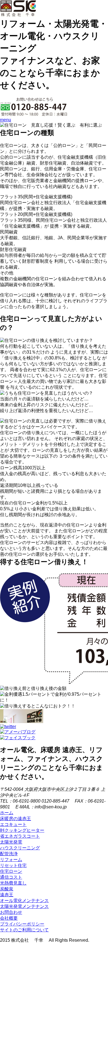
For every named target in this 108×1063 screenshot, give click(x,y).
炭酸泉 (6, 888)
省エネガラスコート (20, 836)
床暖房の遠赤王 (15, 818)
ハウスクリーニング (20, 847)
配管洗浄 (9, 853)
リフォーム (11, 859)
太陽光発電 (11, 842)
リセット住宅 (13, 865)
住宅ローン (11, 871)
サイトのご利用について (24, 929)
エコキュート (13, 824)
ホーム (6, 812)
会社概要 (9, 918)
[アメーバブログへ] (17, 731)
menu (5, 119)
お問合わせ (11, 912)
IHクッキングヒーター (22, 830)
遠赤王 (6, 894)
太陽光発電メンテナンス (24, 906)
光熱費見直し (13, 883)
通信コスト (11, 877)
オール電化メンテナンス (24, 900)
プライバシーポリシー (22, 924)
